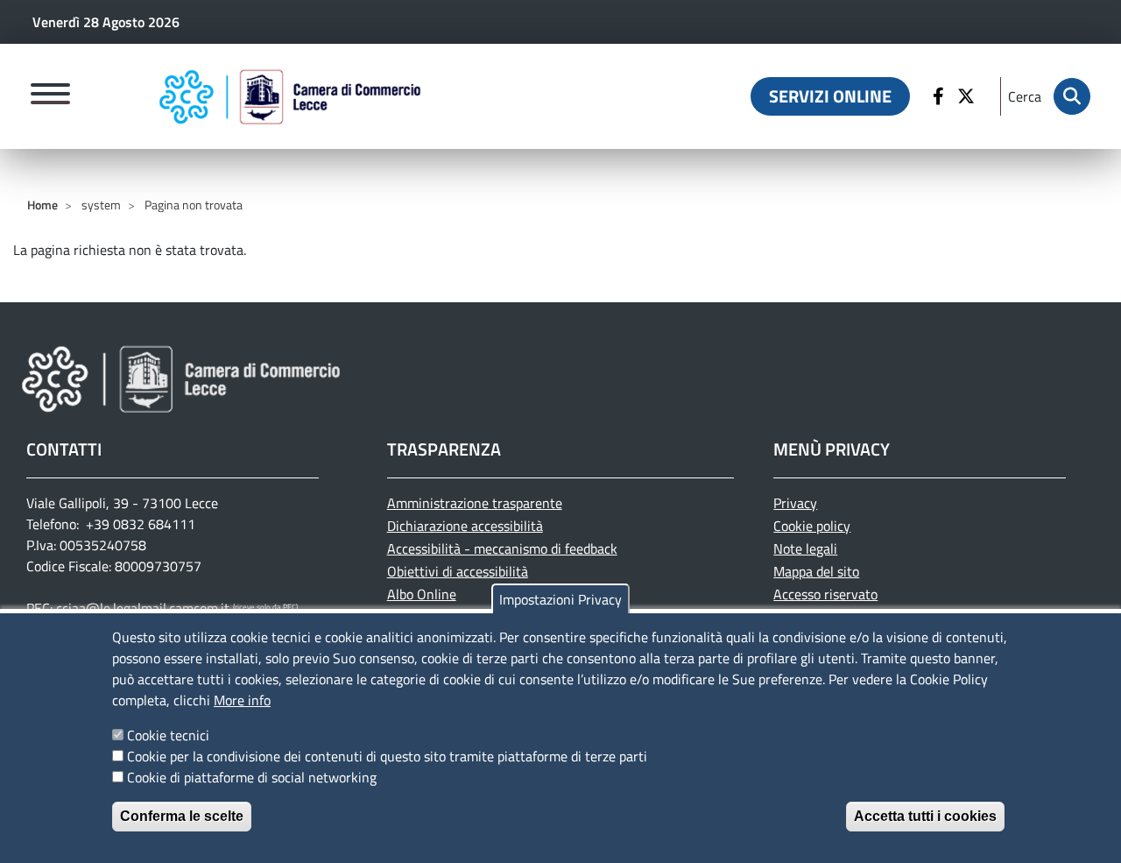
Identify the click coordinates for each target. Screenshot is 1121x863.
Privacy (795, 502)
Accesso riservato (825, 594)
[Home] (290, 96)
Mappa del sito (816, 571)
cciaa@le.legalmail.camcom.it (142, 608)
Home (42, 204)
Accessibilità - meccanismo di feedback (502, 548)
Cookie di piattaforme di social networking (252, 777)
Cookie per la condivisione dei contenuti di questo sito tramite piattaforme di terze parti (387, 756)
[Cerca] (1072, 96)
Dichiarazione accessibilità (465, 525)
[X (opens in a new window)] (968, 96)
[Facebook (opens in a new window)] (940, 96)
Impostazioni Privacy (560, 599)
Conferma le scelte (181, 816)
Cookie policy (811, 525)
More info (242, 700)
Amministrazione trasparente (474, 502)
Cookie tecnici (168, 735)
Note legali (805, 548)
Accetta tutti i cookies (925, 816)
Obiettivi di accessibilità (457, 571)
